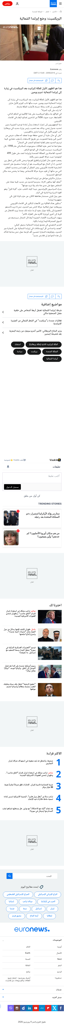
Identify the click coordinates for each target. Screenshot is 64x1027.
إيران (52, 909)
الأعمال (59, 953)
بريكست (34, 351)
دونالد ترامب (27, 901)
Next (59, 959)
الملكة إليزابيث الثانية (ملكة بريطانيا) (43, 344)
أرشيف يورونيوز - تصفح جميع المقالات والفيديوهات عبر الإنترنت (17, 979)
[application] (32, 42)
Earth (27, 953)
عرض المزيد (57, 997)
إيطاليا (49, 916)
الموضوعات (57, 940)
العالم (47, 12)
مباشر (7, 3)
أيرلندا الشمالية (52, 359)
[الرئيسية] (61, 11)
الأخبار (54, 12)
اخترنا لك (55, 605)
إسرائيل (38, 909)
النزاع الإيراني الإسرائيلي (47, 894)
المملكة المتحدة (37, 12)
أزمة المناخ (34, 916)
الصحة (27, 959)
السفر (60, 965)
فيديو (59, 972)
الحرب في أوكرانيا (48, 901)
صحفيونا (58, 978)
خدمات (59, 990)
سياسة (19, 351)
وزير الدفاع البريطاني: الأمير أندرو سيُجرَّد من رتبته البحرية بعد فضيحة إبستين (35, 333)
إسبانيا (11, 901)
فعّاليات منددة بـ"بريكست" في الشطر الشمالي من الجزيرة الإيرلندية (36, 322)
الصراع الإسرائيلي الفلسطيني (18, 894)
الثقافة (27, 965)
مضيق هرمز (16, 916)
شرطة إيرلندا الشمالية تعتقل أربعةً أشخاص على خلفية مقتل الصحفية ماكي (38, 312)
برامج (28, 972)
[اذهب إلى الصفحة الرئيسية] (53, 3)
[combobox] (32, 876)
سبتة (25, 909)
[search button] (10, 876)
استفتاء (18, 344)
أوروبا (59, 947)
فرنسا (12, 909)
